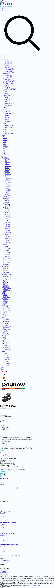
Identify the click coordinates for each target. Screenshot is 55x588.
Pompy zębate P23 (7, 195)
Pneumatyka (4, 131)
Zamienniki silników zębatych (7, 256)
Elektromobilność (5, 129)
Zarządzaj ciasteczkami (3, 571)
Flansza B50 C (8, 189)
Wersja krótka (8, 233)
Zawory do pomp (7, 84)
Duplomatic (4, 141)
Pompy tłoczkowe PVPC (8, 169)
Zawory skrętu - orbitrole (6, 286)
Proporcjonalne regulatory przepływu (6, 292)
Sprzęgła (4, 109)
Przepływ (5, 294)
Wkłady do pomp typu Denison (8, 126)
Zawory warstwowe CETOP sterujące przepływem (11, 76)
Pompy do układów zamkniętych (7, 170)
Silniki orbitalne (5, 207)
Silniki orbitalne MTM (8, 243)
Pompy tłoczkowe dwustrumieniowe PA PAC (7, 165)
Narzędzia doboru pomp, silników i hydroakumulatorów (6, 349)
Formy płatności (2, 369)
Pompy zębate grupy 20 (8, 185)
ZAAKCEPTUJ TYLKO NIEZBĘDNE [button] (5, 586)
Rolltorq (4, 149)
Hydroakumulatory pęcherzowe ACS (9, 69)
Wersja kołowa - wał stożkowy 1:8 (8, 222)
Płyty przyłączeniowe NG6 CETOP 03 (9, 104)
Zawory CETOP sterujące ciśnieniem (6, 270)
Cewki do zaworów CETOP (8, 77)
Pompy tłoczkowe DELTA (7, 168)
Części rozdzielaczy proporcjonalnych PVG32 (10, 88)
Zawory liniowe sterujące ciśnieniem (9, 83)
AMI (3, 136)
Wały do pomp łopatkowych (7, 346)
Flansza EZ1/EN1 (8, 190)
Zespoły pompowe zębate (8, 113)
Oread (4, 148)
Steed (4, 150)
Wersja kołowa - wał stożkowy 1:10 (8, 218)
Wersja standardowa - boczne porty (8, 211)
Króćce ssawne (5, 306)
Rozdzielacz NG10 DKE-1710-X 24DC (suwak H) (7, 533)
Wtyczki (6, 108)
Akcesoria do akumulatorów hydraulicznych (10, 72)
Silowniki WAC (8, 362)
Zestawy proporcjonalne (8, 87)
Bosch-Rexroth (5, 138)
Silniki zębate (6, 66)
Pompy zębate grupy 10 (8, 182)
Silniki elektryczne (7, 115)
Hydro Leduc (4, 145)
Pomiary (4, 90)
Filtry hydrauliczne (4, 298)
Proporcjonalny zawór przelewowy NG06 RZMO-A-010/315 (9, 544)
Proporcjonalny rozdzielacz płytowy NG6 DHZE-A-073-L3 (9, 511)
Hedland (4, 143)
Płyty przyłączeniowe (8, 358)
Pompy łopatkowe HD (8, 180)
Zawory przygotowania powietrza (7, 354)
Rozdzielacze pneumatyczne (7, 357)
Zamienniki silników (7, 67)
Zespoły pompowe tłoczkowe (8, 112)
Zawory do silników (7, 85)
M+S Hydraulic (5, 147)
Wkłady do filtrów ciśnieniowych (9, 98)
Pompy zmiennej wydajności (8, 60)
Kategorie (1, 156)
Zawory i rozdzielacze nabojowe (7, 78)
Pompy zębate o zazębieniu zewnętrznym (6, 181)
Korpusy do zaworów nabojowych (5, 281)
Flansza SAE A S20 (8, 188)
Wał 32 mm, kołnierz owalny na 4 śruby (8, 225)
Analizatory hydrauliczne (8, 94)
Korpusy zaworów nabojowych (5, 313)
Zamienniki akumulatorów (6, 264)
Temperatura (6, 92)
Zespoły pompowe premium (7, 322)
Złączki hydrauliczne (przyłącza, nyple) (9, 103)
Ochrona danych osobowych (5, 560)
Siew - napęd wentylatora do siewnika (9, 124)
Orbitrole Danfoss (7, 118)
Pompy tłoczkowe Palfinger (8, 63)
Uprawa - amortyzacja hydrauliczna (9, 125)
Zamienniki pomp (6, 198)
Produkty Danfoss (5, 116)
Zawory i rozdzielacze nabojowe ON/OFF (10, 80)
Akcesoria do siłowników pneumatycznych (8, 366)
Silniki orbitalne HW (7, 227)
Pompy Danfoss (7, 117)
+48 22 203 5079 (2, 0)
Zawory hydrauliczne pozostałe (7, 82)
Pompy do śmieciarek (5, 120)
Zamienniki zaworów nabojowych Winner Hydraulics (7, 277)
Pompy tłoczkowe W (8, 166)
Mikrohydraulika (5, 130)
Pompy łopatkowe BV (8, 174)
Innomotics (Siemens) (5, 146)
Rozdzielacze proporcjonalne (7, 288)
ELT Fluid (4, 142)
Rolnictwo (4, 123)
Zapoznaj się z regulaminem (4, 478)
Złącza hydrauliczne (5, 100)
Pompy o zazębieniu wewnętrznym (9, 62)
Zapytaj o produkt (2, 427)
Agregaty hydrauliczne (7, 111)
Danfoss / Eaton (5, 140)
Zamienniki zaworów (7, 74)
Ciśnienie (6, 91)
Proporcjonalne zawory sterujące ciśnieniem (10, 89)
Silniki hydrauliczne (5, 64)
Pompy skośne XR (7, 162)
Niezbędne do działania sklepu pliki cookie (6, 575)
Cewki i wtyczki (5, 107)
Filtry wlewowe (5, 300)
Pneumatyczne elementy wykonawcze (9, 133)
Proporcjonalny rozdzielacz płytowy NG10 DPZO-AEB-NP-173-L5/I (10, 555)
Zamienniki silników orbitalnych (7, 246)
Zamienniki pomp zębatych (7, 199)
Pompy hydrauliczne (5, 59)
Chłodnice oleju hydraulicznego (7, 95)
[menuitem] (23, 96)
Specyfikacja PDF (7, 427)
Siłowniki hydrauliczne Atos (6, 73)
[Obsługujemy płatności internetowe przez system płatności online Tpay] (3, 389)
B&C (4, 137)
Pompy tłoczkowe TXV (8, 167)
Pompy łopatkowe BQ (8, 173)
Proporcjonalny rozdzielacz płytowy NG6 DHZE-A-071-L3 (9, 522)
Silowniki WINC (8, 363)
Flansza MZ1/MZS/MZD (8, 184)
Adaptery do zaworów (7, 106)
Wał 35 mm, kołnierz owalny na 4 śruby (8, 226)
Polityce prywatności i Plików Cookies (35, 585)
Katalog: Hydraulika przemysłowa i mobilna (7, 561)
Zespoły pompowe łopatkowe (7, 326)
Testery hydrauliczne (6, 296)
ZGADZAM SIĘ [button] (2, 587)
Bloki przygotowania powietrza (7, 353)
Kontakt (3, 559)
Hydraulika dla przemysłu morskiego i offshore (8, 128)
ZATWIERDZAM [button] (2, 584)
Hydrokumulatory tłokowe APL (8, 71)
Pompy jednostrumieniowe (9, 178)
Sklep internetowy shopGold (3, 572)
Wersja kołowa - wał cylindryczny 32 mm (8, 220)
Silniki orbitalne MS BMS (7, 228)
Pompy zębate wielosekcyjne (7, 194)
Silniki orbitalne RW (8, 217)
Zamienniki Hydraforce (7, 79)
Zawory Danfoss (7, 119)
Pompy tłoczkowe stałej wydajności (6, 158)
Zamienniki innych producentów (8, 254)
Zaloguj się (3, 8)
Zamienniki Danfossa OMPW (8, 247)
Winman (4, 151)
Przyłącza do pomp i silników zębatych (9, 102)
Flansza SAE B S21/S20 (8, 193)
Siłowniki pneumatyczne (7, 361)
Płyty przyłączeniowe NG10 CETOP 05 (9, 105)
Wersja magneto (8, 216)
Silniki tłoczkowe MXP (8, 204)
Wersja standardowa (8, 215)
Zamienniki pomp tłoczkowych (7, 200)
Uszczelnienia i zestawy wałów (8, 122)
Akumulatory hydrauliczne (5, 257)
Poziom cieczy (6, 93)
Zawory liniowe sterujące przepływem (6, 284)
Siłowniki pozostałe (7, 365)
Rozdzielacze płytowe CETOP (8, 75)
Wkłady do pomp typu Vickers (8, 127)
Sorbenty (3, 367)
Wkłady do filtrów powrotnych (8, 99)
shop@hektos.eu (2, 1)
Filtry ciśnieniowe (7, 96)
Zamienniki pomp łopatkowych (7, 202)
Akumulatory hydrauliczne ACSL (9, 68)
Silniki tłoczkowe (7, 65)
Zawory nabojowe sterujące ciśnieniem (9, 81)
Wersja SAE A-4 (8, 231)
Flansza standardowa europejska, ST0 (8, 186)
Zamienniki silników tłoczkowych (7, 255)
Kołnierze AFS (6, 101)
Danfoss (4, 139)
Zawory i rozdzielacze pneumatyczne (9, 132)
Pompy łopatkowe (7, 61)
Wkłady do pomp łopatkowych (5, 337)
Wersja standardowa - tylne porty (8, 210)
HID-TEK (4, 144)
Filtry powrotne (6, 97)
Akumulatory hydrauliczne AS (8, 70)
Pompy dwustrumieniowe (8, 179)
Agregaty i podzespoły (6, 110)
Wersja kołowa (8, 241)
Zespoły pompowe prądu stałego (8, 114)
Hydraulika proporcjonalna (6, 86)
